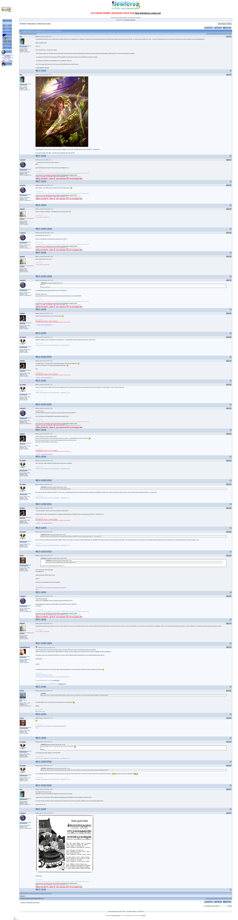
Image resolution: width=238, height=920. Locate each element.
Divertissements (32, 23)
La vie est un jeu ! (39, 175)
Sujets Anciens (24, 33)
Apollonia (22, 313)
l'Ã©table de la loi (62, 683)
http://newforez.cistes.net (148, 13)
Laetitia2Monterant (25, 647)
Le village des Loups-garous (44, 23)
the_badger (23, 337)
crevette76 (23, 159)
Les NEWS (7, 56)
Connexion (127, 19)
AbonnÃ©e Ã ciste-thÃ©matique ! (62, 175)
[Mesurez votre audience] (15, 919)
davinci (22, 555)
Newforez (24, 23)
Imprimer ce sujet (227, 33)
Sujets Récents (32, 33)
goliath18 (22, 209)
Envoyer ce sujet (218, 33)
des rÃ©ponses (56, 680)
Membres (229, 23)
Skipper (22, 690)
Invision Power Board (115, 915)
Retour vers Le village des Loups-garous (30, 902)
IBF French (143, 915)
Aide (219, 23)
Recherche (223, 23)
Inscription (132, 19)
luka (21, 36)
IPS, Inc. (129, 915)
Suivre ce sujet (209, 33)
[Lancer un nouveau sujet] (217, 28)
